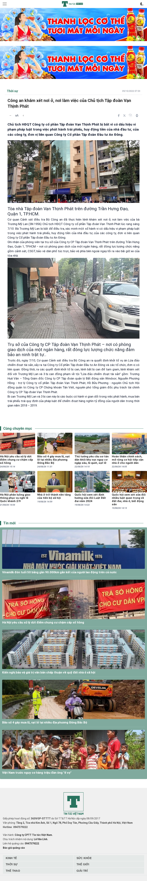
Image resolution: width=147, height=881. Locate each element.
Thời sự (12, 864)
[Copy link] (130, 115)
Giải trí (82, 870)
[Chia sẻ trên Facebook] (119, 115)
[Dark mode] (142, 4)
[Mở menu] (5, 4)
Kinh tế (11, 858)
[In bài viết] (136, 115)
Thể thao (13, 870)
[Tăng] (23, 115)
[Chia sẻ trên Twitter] (124, 115)
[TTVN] (73, 804)
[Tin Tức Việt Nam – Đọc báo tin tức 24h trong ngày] (72, 4)
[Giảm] (10, 115)
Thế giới (83, 864)
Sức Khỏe (84, 858)
